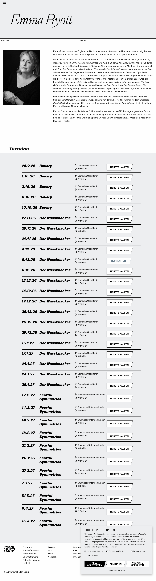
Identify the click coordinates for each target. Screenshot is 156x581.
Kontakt (51, 553)
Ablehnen (116, 564)
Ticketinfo (27, 547)
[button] (119, 167)
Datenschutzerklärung (93, 544)
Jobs (50, 550)
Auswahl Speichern (137, 564)
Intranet (77, 557)
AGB (75, 550)
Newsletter (53, 557)
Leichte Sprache (30, 557)
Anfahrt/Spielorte (31, 550)
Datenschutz (79, 553)
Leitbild (26, 563)
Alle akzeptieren (94, 564)
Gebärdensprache (31, 560)
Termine (83, 40)
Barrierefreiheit (30, 553)
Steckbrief (5, 40)
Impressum (78, 547)
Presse (51, 547)
